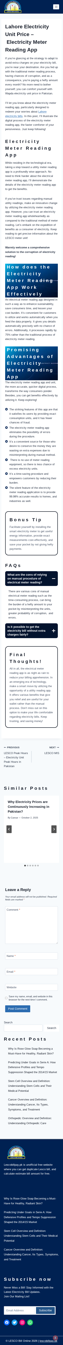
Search (8, 1022)
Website (11, 987)
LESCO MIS (51, 750)
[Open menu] (56, 6)
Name (11, 956)
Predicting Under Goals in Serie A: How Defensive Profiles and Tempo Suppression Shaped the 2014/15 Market (32, 1067)
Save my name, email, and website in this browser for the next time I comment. (30, 998)
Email (11, 971)
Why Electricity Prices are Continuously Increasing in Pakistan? (28, 806)
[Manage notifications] (55, 1337)
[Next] (54, 829)
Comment (13, 909)
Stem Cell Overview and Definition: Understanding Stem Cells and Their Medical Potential (30, 1086)
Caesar (14, 817)
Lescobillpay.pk (13, 1164)
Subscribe (45, 1310)
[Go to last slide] (9, 829)
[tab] (25, 865)
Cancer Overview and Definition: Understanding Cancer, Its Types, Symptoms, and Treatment (28, 1104)
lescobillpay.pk (48, 1340)
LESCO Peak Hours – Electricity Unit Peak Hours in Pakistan (16, 757)
